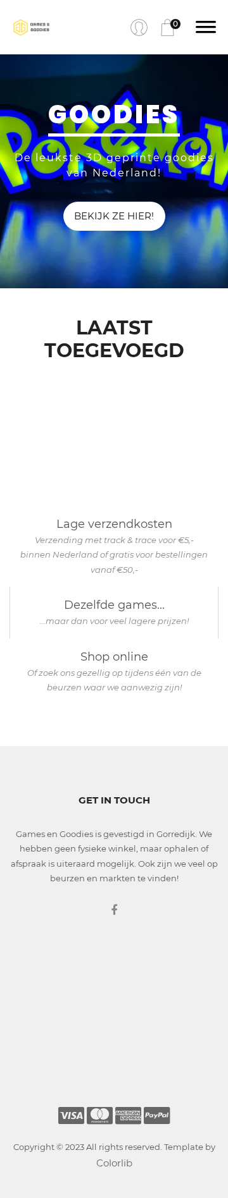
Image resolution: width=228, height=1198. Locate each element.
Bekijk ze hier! (114, 216)
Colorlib (114, 1163)
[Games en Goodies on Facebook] (114, 910)
